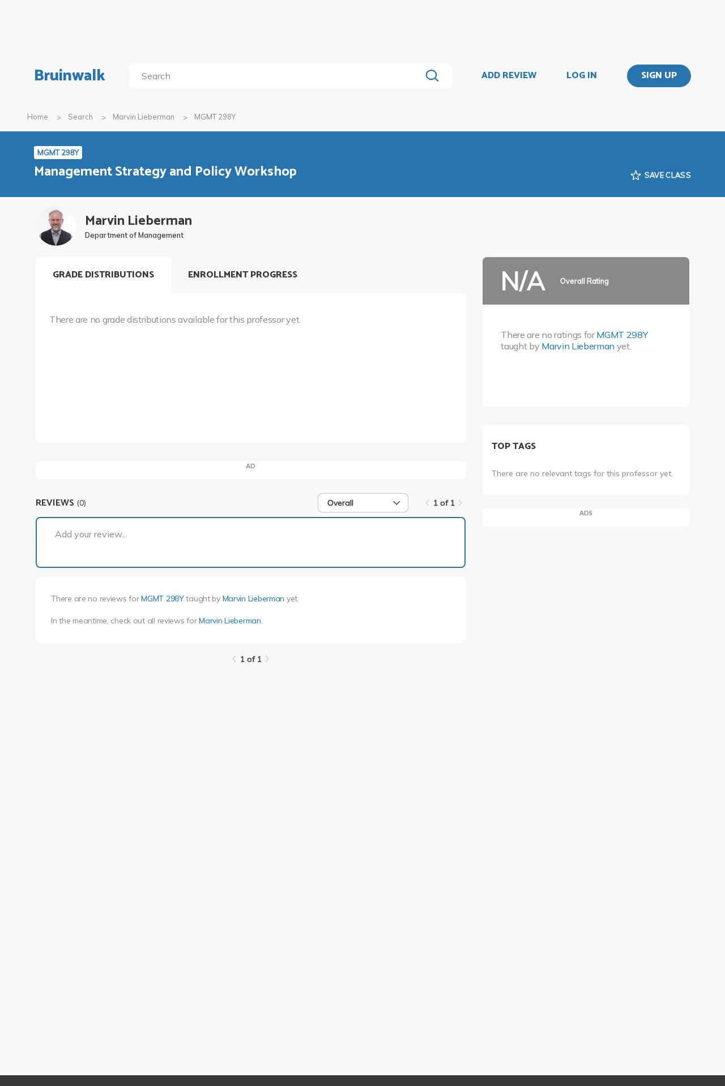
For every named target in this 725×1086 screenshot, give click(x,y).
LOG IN (581, 76)
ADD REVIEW (508, 76)
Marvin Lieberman (143, 116)
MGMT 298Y (162, 598)
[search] (277, 75)
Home (37, 116)
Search (80, 116)
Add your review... (91, 534)
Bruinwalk (69, 75)
